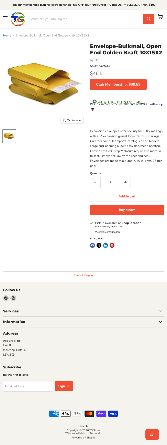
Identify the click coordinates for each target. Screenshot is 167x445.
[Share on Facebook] (92, 245)
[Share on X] (99, 245)
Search (83, 426)
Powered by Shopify (83, 437)
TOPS (98, 60)
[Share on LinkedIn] (105, 245)
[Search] (148, 19)
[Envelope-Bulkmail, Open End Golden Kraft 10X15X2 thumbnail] (9, 136)
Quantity (95, 173)
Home (7, 35)
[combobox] (85, 19)
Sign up (64, 386)
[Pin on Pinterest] (112, 245)
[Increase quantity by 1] (125, 182)
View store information (107, 232)
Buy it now (127, 210)
